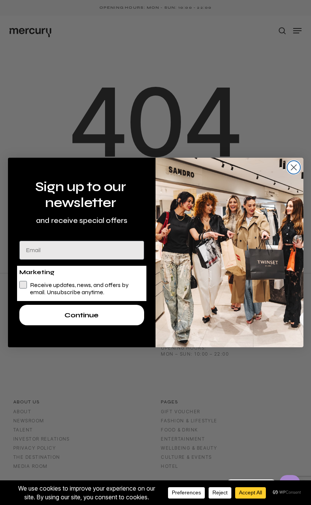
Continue (81, 315)
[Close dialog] (293, 167)
